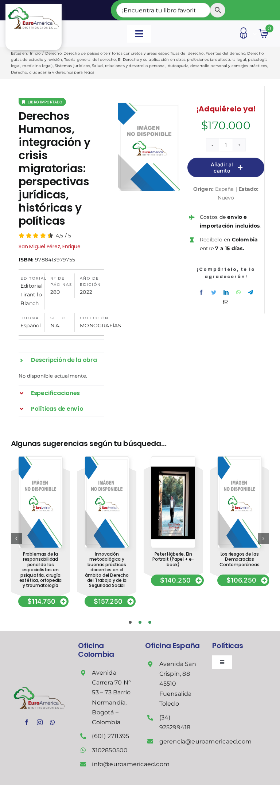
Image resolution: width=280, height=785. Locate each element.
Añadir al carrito (222, 167)
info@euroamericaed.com (131, 764)
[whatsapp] (52, 722)
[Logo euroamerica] (33, 6)
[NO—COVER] (40, 459)
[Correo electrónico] (225, 302)
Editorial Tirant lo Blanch (31, 295)
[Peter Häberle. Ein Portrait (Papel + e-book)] (173, 459)
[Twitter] (213, 292)
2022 (86, 292)
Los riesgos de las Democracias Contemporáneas (239, 559)
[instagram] (40, 722)
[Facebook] (201, 292)
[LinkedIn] (226, 292)
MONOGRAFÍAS (100, 325)
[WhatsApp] (238, 292)
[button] (61, 360)
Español (30, 325)
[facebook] (27, 722)
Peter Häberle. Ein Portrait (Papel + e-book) (173, 559)
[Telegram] (250, 292)
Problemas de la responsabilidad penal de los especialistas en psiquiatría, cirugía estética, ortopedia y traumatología (40, 569)
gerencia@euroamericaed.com (205, 741)
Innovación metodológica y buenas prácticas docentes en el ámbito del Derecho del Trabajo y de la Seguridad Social (107, 569)
